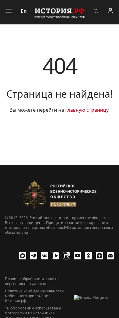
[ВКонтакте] (44, 255)
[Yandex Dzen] (99, 255)
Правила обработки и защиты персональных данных (32, 281)
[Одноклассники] (88, 255)
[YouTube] (77, 255)
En (24, 11)
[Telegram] (33, 255)
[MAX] (22, 255)
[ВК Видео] (55, 255)
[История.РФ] (59, 12)
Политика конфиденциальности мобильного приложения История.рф (34, 296)
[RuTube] (66, 255)
